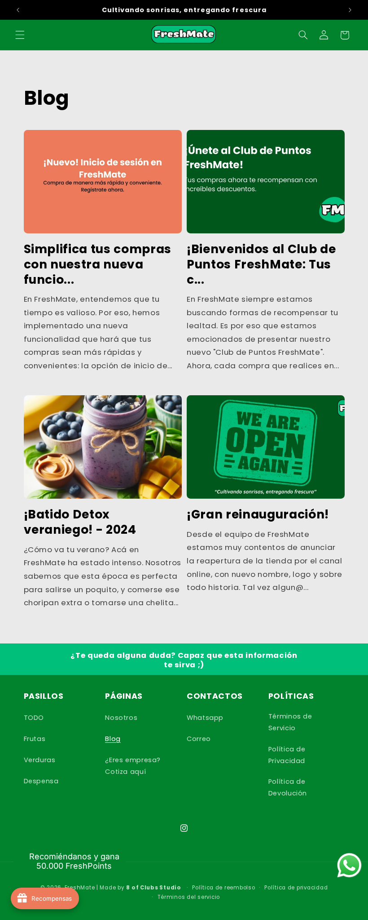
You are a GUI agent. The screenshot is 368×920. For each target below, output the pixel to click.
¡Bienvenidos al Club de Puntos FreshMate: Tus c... (261, 264)
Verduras (40, 759)
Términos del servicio (189, 897)
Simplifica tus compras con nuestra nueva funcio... (98, 264)
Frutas (35, 738)
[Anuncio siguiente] (350, 10)
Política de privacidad (296, 887)
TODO (34, 717)
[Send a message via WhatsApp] (349, 865)
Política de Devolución (287, 787)
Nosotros (121, 717)
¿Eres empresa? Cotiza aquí (133, 765)
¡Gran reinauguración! (258, 514)
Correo (199, 738)
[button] (19, 35)
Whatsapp (205, 717)
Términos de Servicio (290, 722)
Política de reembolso (223, 887)
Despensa (41, 781)
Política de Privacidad (287, 755)
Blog (113, 738)
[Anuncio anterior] (18, 10)
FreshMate (80, 887)
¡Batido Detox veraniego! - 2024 (80, 522)
